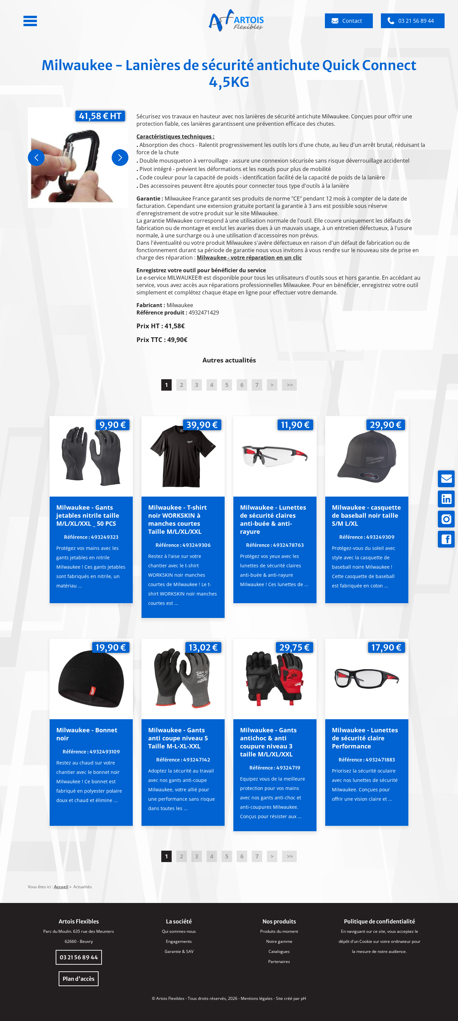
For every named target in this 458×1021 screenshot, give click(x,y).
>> (289, 385)
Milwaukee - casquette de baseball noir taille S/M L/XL (366, 515)
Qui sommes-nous (179, 931)
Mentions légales (257, 998)
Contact (352, 20)
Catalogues (279, 951)
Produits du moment (279, 931)
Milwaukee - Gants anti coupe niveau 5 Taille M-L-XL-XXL (178, 738)
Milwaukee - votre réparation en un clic (249, 257)
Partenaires (279, 961)
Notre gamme (279, 941)
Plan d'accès (79, 978)
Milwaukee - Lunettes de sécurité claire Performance (365, 738)
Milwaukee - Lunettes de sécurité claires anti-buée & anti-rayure (273, 519)
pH (303, 998)
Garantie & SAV (179, 951)
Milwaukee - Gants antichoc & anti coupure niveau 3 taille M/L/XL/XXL (268, 742)
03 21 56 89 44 (416, 20)
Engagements (179, 941)
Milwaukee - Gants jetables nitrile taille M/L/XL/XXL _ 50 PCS (87, 515)
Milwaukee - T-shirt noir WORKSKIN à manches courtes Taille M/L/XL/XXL (177, 519)
